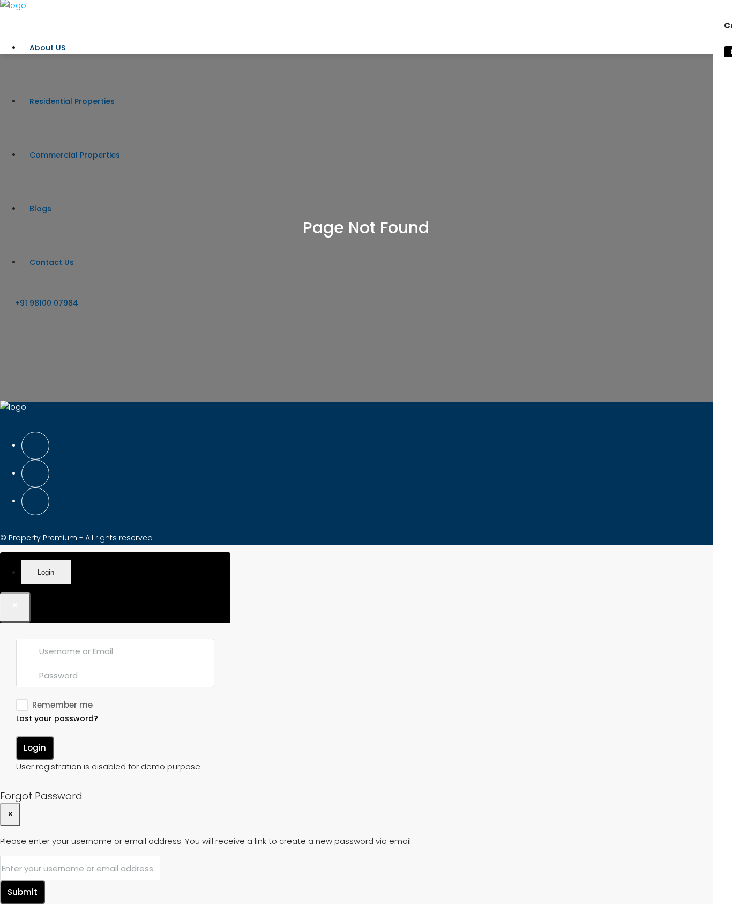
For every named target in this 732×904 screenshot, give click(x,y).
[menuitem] (42, 303)
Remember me (62, 704)
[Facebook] (35, 446)
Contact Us (51, 262)
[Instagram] (35, 473)
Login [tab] (46, 572)
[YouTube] (35, 501)
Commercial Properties (74, 155)
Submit (23, 892)
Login (35, 747)
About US (47, 47)
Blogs (40, 208)
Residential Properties (72, 101)
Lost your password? (57, 718)
